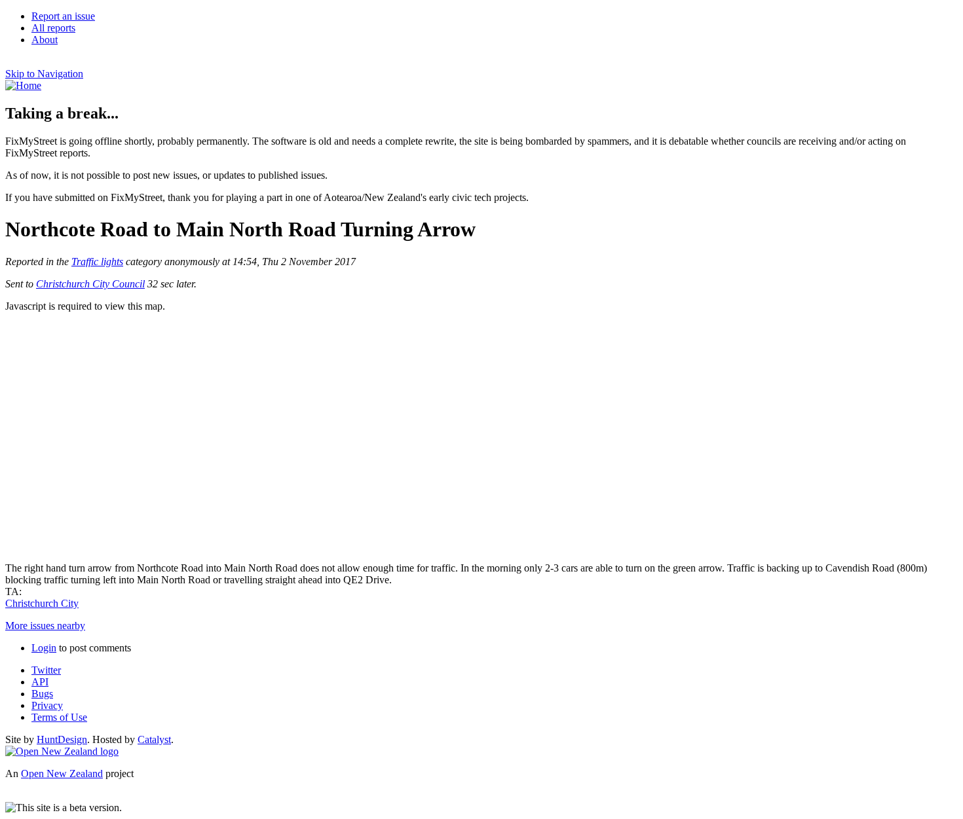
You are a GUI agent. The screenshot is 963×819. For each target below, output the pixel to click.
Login (43, 647)
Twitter (46, 670)
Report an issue (63, 16)
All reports (53, 27)
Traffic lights (97, 261)
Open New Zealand (62, 773)
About (44, 39)
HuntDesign (62, 739)
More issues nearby (45, 625)
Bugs (42, 693)
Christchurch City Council (90, 283)
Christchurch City (42, 603)
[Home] (23, 85)
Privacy (47, 705)
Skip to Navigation (44, 73)
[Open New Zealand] (62, 751)
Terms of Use (59, 717)
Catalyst (154, 739)
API (39, 681)
